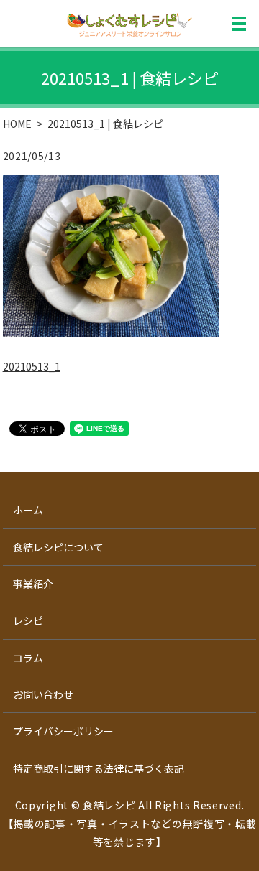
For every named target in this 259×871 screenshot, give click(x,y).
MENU (239, 24)
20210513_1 (31, 366)
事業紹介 (33, 584)
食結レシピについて (58, 547)
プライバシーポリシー (63, 731)
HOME (17, 123)
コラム (28, 658)
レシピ (28, 620)
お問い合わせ (43, 694)
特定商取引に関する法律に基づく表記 (98, 768)
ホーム (28, 510)
